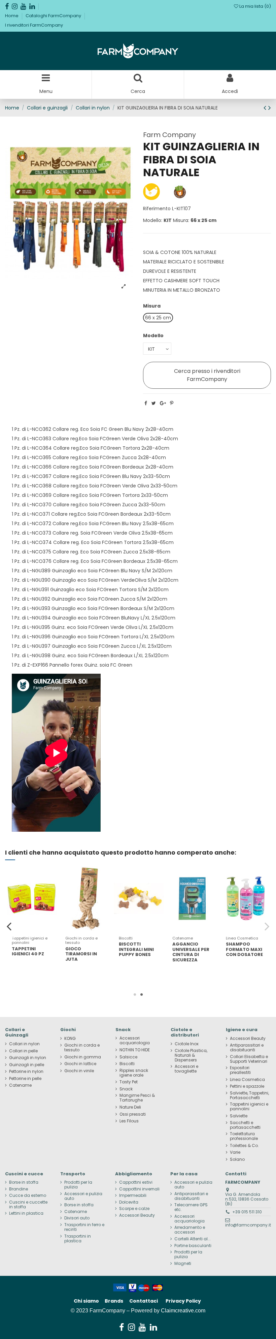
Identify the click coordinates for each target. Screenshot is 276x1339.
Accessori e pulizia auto (83, 1196)
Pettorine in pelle (25, 1078)
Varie (235, 1152)
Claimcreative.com (183, 1310)
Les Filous (129, 1121)
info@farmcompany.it (248, 1225)
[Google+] (163, 403)
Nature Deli (130, 1107)
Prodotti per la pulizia (78, 1184)
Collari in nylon (24, 1044)
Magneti (182, 1263)
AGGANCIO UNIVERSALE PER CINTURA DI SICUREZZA (190, 952)
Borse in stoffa (23, 1182)
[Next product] (269, 108)
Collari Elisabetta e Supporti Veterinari (249, 1059)
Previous (9, 926)
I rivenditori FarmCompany (34, 25)
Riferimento (157, 208)
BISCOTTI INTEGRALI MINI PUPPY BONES (136, 949)
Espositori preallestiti (240, 1070)
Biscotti (127, 1063)
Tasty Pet (128, 1082)
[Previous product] (266, 108)
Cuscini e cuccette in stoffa (28, 1204)
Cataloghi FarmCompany (54, 15)
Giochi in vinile (79, 1071)
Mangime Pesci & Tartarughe (137, 1098)
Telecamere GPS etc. (191, 1207)
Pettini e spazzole (247, 1086)
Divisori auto (77, 1218)
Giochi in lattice (80, 1063)
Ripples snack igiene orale (133, 1073)
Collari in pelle (23, 1051)
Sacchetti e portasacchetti (245, 1125)
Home (12, 15)
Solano (237, 1159)
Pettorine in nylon (26, 1071)
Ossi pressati (132, 1114)
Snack (126, 1089)
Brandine (18, 1189)
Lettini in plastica (26, 1213)
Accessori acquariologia (134, 1040)
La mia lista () (254, 6)
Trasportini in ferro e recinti (84, 1227)
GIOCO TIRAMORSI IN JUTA (81, 954)
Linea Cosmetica (247, 1079)
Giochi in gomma (82, 1057)
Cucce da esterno (27, 1195)
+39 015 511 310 (247, 1212)
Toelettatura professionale (244, 1136)
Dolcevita (128, 1202)
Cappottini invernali (139, 1189)
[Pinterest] (171, 403)
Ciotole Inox (187, 1044)
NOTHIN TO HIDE (134, 1050)
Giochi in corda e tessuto (82, 1047)
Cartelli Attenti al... (192, 1239)
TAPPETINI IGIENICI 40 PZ (28, 951)
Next (267, 926)
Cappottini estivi (135, 1182)
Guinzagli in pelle (26, 1064)
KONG (70, 1038)
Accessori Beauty (248, 1038)
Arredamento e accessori (189, 1230)
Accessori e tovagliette (186, 1069)
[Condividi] (145, 403)
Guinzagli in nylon (27, 1057)
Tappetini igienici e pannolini (249, 1106)
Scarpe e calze (134, 1208)
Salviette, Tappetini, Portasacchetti (249, 1095)
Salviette (238, 1116)
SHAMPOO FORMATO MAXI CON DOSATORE (244, 949)
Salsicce (128, 1057)
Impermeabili (132, 1195)
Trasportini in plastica (77, 1238)
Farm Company (169, 134)
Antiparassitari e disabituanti (247, 1047)
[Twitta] (153, 403)
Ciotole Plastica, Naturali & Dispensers (191, 1055)
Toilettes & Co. (244, 1145)
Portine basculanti (192, 1245)
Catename (20, 1085)
